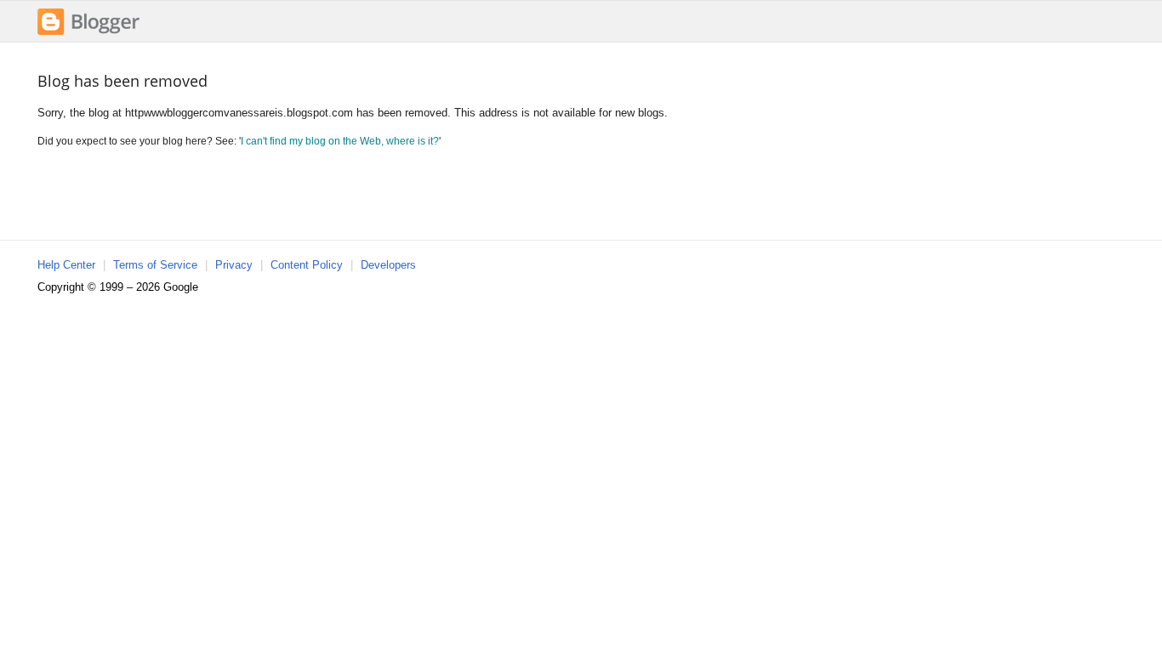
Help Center (66, 264)
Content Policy (307, 264)
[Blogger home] (88, 32)
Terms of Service (155, 264)
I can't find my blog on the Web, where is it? (340, 140)
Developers (388, 264)
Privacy (234, 264)
